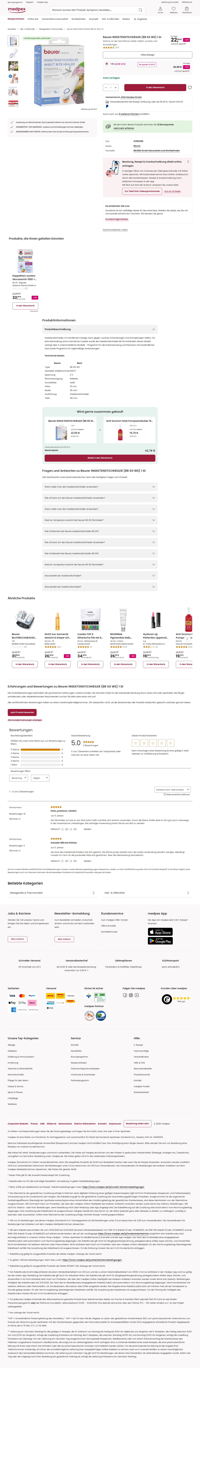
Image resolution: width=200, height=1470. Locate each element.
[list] (13, 71)
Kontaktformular (109, 931)
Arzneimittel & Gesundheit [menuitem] (55, 19)
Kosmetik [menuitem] (93, 19)
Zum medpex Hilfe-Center (114, 919)
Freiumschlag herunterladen (85, 1068)
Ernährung (13, 1062)
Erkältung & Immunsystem (21, 1056)
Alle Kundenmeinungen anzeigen (25, 720)
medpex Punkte (142, 1086)
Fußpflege (13, 1098)
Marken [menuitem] (126, 19)
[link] (89, 1016)
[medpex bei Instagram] (131, 995)
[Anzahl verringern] (106, 87)
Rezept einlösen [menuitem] (16, 19)
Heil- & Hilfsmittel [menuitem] (110, 19)
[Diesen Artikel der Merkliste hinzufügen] (190, 87)
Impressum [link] (115, 1123)
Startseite (12, 29)
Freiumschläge (141, 1050)
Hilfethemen (187, 2)
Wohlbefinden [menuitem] (78, 19)
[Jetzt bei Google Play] (169, 940)
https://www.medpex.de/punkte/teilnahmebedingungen (92, 1260)
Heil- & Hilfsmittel (27, 29)
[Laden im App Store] (169, 932)
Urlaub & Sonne (15, 1086)
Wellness (12, 1104)
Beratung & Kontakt (170, 2)
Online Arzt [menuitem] (33, 19)
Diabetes (12, 1050)
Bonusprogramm (79, 1056)
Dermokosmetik (16, 1074)
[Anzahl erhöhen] (115, 87)
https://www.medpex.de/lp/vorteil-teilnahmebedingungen (113, 1187)
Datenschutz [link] (65, 1123)
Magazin (29, 2)
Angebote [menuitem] (142, 19)
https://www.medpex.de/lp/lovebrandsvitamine (123, 1234)
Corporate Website (18, 1123)
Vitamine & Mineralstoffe (20, 1068)
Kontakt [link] (137, 1080)
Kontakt (74, 1044)
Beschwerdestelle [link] (143, 1068)
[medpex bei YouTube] (136, 995)
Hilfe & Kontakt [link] (108, 925)
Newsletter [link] (76, 1050)
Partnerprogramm (80, 1080)
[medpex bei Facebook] (125, 995)
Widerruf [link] (51, 1123)
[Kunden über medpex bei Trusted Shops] (176, 999)
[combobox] (97, 10)
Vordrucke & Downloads (83, 1074)
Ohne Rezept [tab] (147, 54)
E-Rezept (138, 1044)
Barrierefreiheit (141, 1092)
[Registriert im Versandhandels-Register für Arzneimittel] (99, 997)
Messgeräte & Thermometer (51, 29)
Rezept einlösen (79, 1062)
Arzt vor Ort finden (172, 191)
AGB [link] (42, 1123)
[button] (142, 191)
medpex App (42, 2)
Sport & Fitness (15, 1092)
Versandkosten (141, 1056)
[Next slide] (187, 639)
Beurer (137, 146)
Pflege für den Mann (18, 1080)
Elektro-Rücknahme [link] (85, 1123)
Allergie (11, 1044)
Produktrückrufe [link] (142, 1074)
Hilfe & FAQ (139, 1062)
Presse (34, 1123)
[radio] (106, 63)
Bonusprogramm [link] (15, 2)
